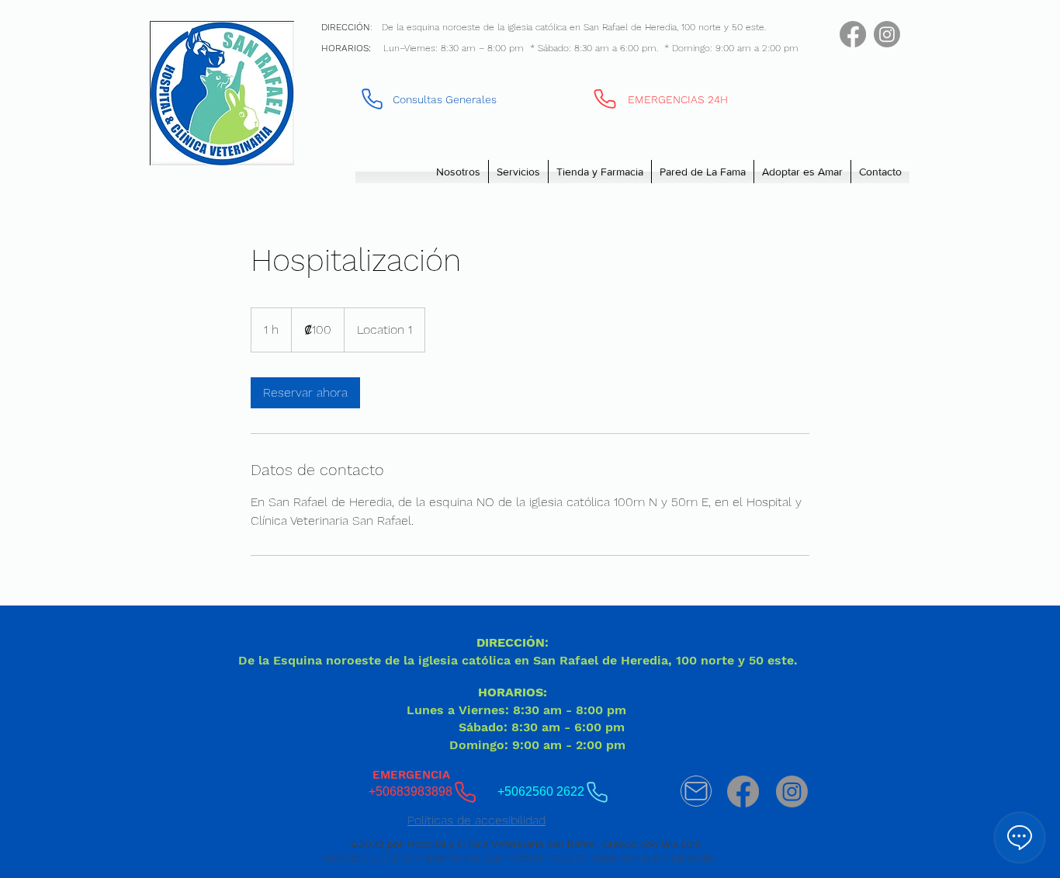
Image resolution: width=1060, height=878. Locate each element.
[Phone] (605, 98)
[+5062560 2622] (372, 98)
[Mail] (696, 791)
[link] (305, 392)
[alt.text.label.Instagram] (887, 34)
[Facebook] (853, 34)
